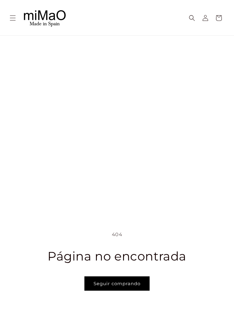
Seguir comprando (117, 283)
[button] (13, 18)
